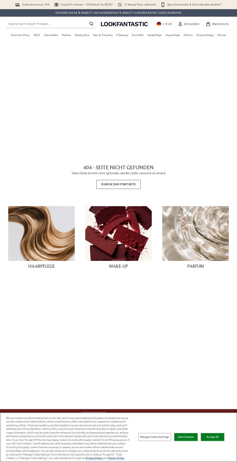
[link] (189, 24)
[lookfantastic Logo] (124, 24)
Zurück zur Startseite (118, 184)
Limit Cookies (186, 437)
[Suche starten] (91, 24)
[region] (118, 437)
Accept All (212, 437)
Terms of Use (116, 458)
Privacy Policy (94, 458)
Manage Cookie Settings (154, 437)
